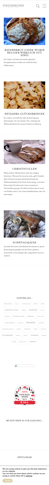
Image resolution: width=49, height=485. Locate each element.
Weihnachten (18, 316)
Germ (14, 342)
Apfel (26, 335)
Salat (17, 304)
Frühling (27, 329)
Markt (18, 335)
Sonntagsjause (24, 242)
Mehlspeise (8, 304)
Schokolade (26, 304)
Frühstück (23, 342)
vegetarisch (10, 323)
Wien (42, 304)
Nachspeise (7, 335)
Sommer (34, 335)
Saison (44, 335)
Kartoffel (40, 316)
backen (31, 322)
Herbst (33, 342)
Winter (33, 310)
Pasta (42, 310)
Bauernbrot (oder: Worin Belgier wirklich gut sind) (25, 53)
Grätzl (7, 316)
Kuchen (41, 323)
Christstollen (24, 169)
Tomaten (43, 329)
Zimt (35, 329)
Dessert (30, 316)
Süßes (24, 310)
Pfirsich (20, 323)
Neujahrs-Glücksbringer (24, 114)
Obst (36, 304)
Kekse (19, 329)
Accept (7, 481)
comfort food (11, 310)
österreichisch (7, 329)
